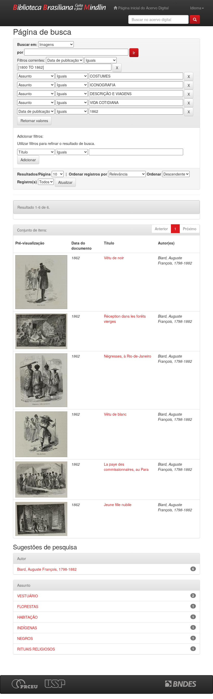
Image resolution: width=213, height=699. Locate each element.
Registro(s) (27, 181)
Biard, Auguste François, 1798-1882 (47, 569)
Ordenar (154, 174)
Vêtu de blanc (115, 414)
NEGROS (25, 638)
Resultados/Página (34, 174)
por (20, 52)
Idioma (195, 7)
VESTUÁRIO (27, 595)
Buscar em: (27, 44)
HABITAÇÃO (27, 617)
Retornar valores (34, 120)
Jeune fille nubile (117, 504)
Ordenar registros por (88, 174)
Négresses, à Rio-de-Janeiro (127, 356)
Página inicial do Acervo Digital (143, 7)
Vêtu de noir (114, 257)
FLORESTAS (27, 606)
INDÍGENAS (27, 627)
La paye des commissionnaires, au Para (126, 467)
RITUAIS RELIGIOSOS (36, 649)
